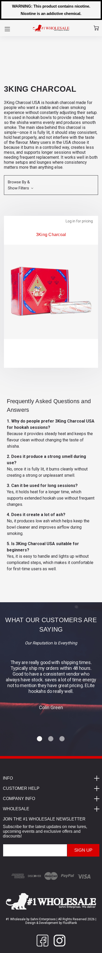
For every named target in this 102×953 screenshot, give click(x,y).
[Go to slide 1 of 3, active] (39, 739)
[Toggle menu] (7, 29)
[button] (51, 185)
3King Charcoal (51, 234)
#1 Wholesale (16, 919)
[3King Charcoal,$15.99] (51, 292)
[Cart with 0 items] (96, 28)
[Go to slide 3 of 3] (62, 739)
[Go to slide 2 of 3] (51, 739)
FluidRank (69, 923)
